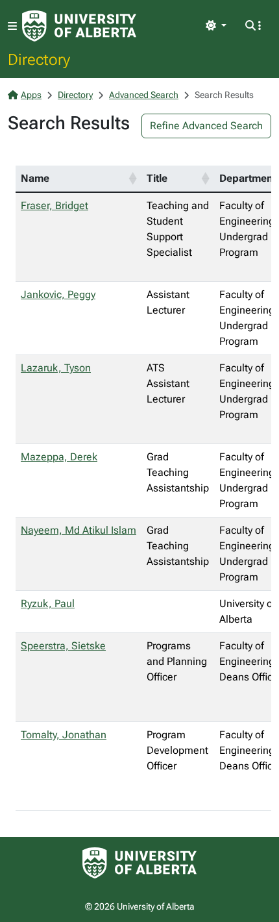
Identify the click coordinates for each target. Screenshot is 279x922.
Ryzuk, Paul (48, 603)
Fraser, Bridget (54, 205)
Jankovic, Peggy (58, 294)
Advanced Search (143, 95)
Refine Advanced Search (206, 125)
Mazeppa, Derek (59, 457)
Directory (39, 59)
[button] (132, 178)
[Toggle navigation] (12, 26)
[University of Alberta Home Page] (79, 26)
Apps (31, 95)
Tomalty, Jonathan (63, 735)
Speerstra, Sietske (63, 646)
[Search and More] (253, 26)
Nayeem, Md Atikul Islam (78, 530)
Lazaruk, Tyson (56, 368)
